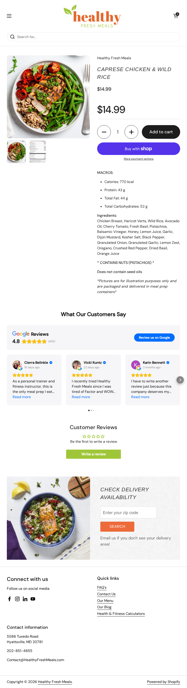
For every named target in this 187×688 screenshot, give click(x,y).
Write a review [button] (93, 454)
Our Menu (105, 600)
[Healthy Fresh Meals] (92, 16)
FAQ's (101, 587)
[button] (175, 16)
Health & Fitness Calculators (121, 613)
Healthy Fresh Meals (55, 681)
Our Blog (104, 607)
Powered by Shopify (163, 681)
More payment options (138, 159)
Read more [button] (22, 396)
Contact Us (106, 594)
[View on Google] (17, 364)
